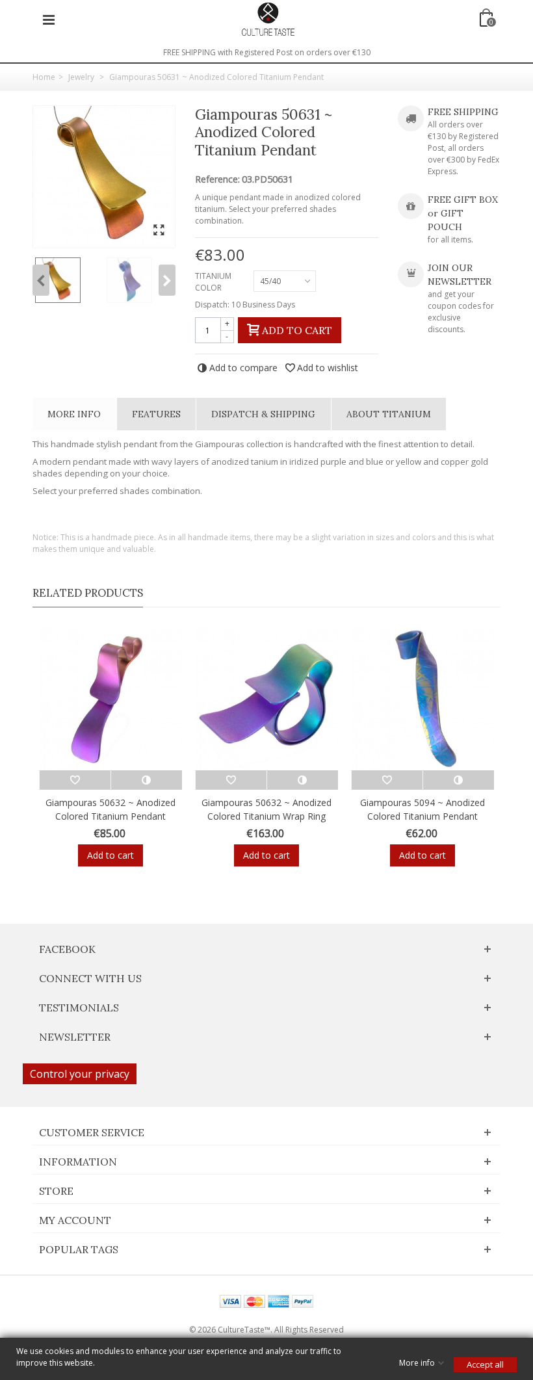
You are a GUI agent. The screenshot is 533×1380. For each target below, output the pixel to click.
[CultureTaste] (268, 18)
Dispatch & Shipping (263, 414)
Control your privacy (79, 1074)
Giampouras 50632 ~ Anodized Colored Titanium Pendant (111, 809)
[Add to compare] (146, 780)
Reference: (217, 179)
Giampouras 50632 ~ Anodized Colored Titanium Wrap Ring (267, 809)
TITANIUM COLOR (213, 281)
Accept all (485, 1364)
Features (156, 414)
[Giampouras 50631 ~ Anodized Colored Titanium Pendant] (104, 177)
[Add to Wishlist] (74, 780)
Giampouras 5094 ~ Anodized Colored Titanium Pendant (422, 809)
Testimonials (79, 1007)
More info (74, 414)
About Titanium (388, 414)
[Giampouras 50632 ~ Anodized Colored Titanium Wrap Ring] (266, 698)
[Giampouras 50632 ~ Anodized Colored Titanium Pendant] (110, 698)
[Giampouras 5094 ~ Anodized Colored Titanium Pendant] (422, 698)
